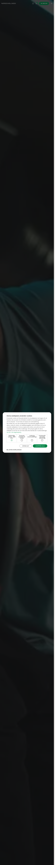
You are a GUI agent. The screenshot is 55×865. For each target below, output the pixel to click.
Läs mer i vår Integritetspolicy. (14, 432)
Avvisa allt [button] (25, 446)
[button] (14, 450)
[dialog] (27, 432)
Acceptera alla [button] (40, 446)
